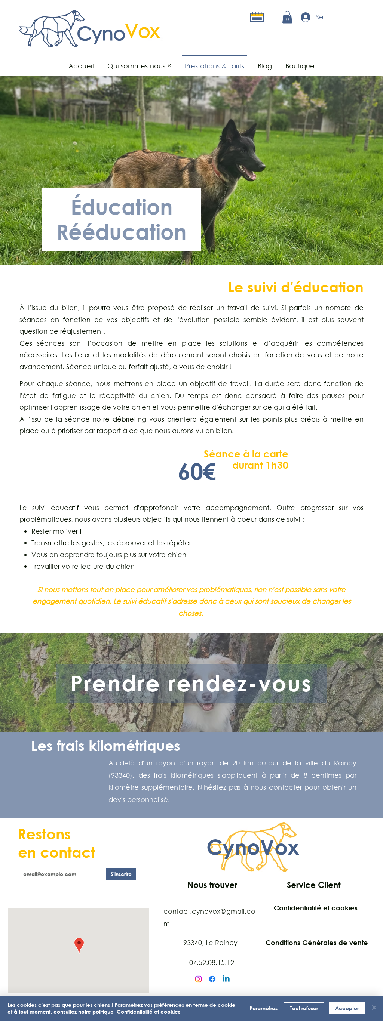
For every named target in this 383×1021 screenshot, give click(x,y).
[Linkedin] (226, 979)
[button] (287, 17)
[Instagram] (198, 979)
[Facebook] (212, 979)
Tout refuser (304, 1008)
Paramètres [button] (263, 1008)
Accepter (347, 1008)
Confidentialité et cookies (148, 1011)
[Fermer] (374, 1008)
